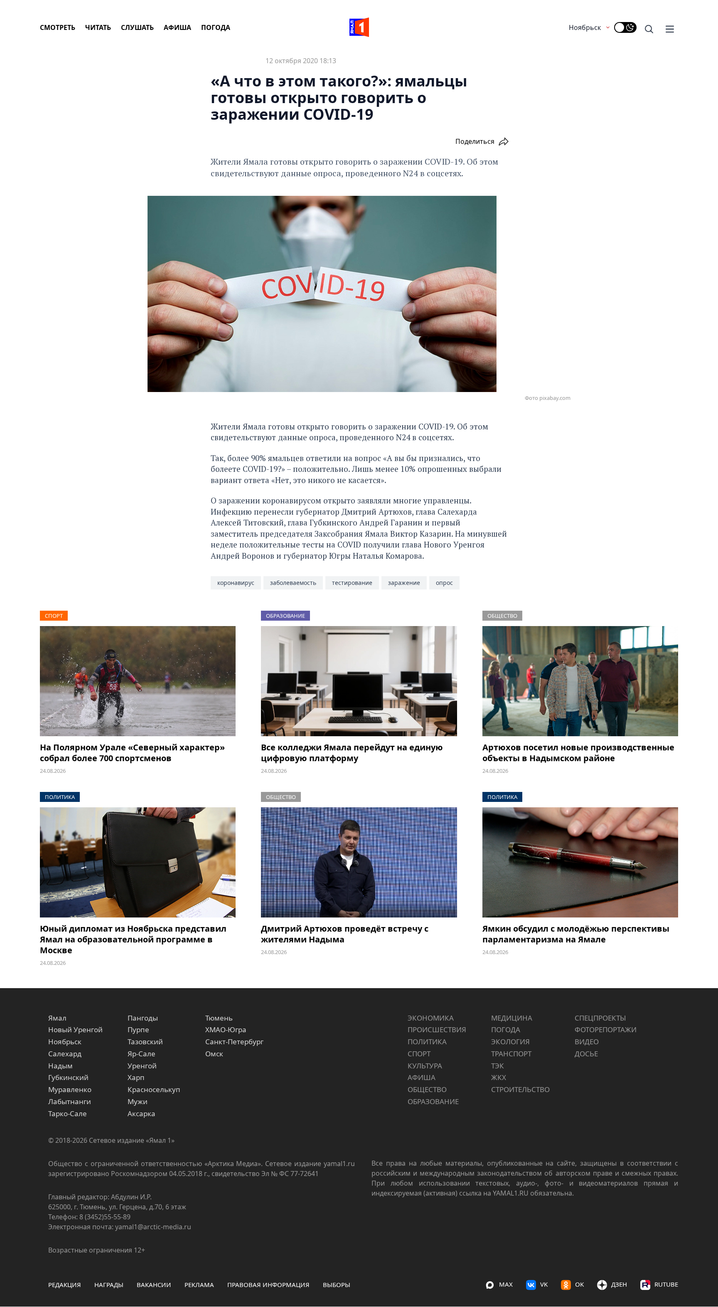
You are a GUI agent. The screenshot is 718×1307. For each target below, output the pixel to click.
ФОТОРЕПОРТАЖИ (606, 1029)
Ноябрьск (585, 27)
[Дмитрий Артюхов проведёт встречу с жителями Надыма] (359, 862)
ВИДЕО (587, 1041)
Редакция (64, 1284)
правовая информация (268, 1284)
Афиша (177, 27)
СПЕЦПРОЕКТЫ (600, 1018)
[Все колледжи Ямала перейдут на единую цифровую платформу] (359, 681)
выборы (336, 1284)
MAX (506, 1284)
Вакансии (154, 1284)
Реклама (199, 1284)
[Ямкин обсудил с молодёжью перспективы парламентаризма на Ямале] (580, 862)
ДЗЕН (619, 1284)
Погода (215, 27)
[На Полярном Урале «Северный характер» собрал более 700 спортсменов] (138, 681)
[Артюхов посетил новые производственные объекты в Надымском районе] (580, 681)
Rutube (666, 1284)
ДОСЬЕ (586, 1053)
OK (579, 1284)
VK (544, 1284)
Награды (108, 1284)
